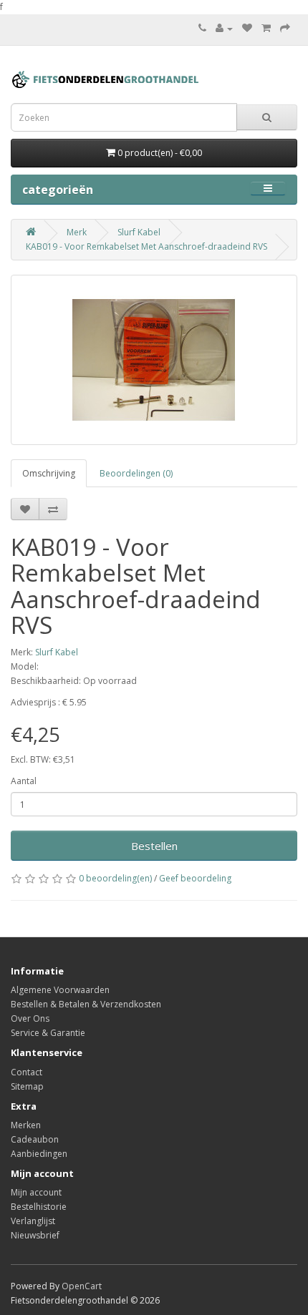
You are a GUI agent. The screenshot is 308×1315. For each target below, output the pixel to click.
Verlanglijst (33, 1221)
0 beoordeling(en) (115, 878)
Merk (77, 232)
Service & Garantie (48, 1033)
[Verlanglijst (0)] (247, 28)
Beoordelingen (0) (136, 473)
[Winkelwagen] (266, 28)
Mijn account (36, 1192)
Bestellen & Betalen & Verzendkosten (86, 1004)
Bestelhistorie (39, 1207)
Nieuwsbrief (35, 1235)
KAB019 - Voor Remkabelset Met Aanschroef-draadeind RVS (146, 246)
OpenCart (82, 1286)
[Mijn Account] (224, 28)
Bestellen (154, 846)
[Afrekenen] (285, 28)
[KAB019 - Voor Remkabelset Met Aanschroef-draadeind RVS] (154, 360)
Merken (26, 1125)
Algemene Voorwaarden (60, 990)
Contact (26, 1072)
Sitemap (27, 1086)
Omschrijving (48, 473)
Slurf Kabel (138, 232)
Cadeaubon (35, 1139)
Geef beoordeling (195, 878)
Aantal (24, 781)
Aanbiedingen (39, 1154)
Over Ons (30, 1018)
